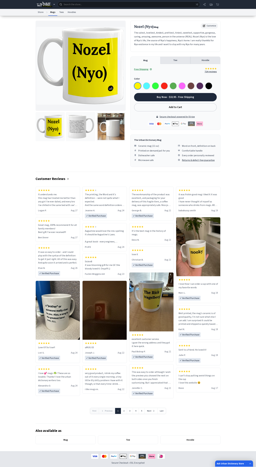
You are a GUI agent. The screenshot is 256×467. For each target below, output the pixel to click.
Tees (61, 12)
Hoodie (205, 60)
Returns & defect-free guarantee (198, 160)
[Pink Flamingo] (182, 85)
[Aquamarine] (146, 85)
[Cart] (217, 4)
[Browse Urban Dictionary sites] (46, 4)
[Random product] (197, 4)
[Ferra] (191, 85)
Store (40, 12)
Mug (145, 60)
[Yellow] (137, 85)
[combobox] (129, 4)
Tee (175, 60)
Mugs (52, 12)
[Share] (204, 4)
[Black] (208, 85)
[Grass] (173, 85)
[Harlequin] (155, 85)
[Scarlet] (164, 85)
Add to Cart (175, 107)
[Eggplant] (199, 85)
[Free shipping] (211, 4)
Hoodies (72, 12)
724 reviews (211, 71)
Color (137, 78)
